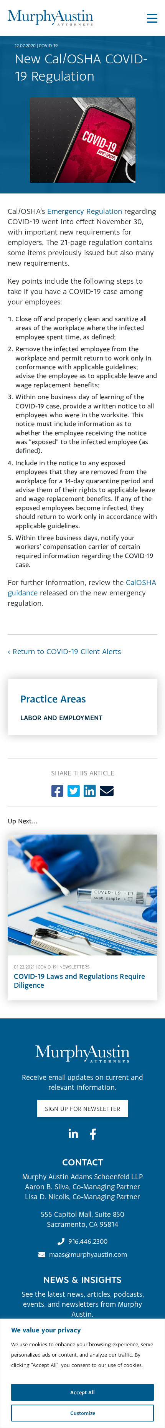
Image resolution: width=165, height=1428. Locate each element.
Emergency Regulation (84, 211)
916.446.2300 (87, 1241)
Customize (82, 1413)
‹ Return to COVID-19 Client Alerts (64, 651)
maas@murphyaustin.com (88, 1254)
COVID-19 (48, 45)
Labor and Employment (61, 718)
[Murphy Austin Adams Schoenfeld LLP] (50, 18)
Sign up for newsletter (82, 1108)
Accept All (82, 1392)
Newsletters (74, 967)
